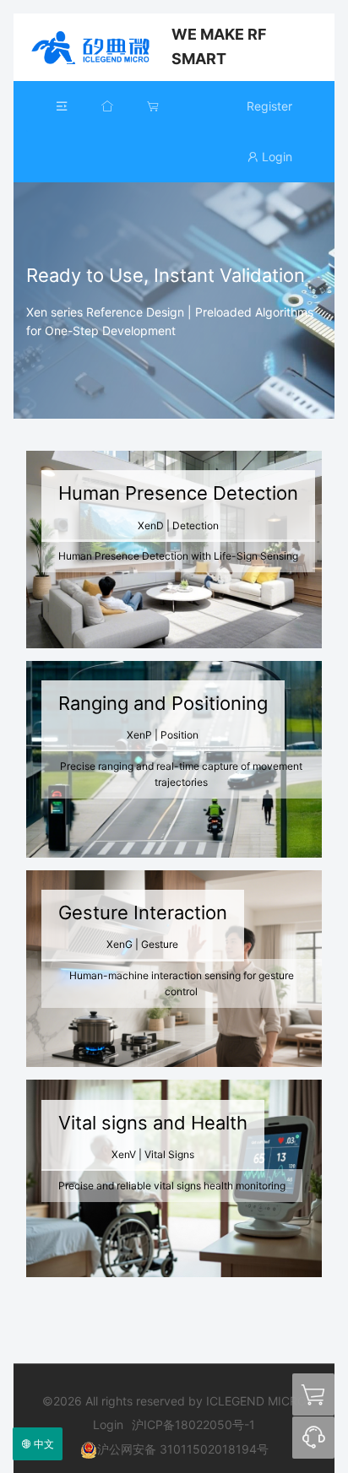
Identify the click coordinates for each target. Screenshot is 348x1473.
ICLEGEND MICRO (92, 48)
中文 (42, 1444)
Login (275, 156)
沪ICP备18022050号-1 (193, 1424)
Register (269, 106)
